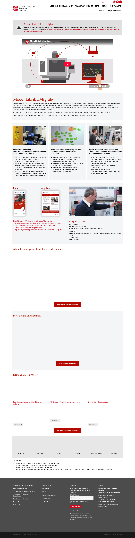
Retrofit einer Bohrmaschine (98, 402)
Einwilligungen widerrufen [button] (21, 499)
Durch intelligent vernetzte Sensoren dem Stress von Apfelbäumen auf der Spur (66, 344)
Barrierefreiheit (17, 502)
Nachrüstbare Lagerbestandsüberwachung (65, 402)
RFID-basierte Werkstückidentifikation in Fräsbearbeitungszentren (103, 344)
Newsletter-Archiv (75, 511)
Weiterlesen (18, 298)
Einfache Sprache (18, 505)
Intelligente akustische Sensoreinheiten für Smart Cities (29, 344)
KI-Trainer (45, 501)
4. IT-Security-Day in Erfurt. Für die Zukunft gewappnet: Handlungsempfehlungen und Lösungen (28, 278)
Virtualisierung (46, 492)
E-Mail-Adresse (74, 495)
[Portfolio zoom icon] (27, 330)
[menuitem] (54, 6)
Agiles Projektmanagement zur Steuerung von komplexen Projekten (39, 230)
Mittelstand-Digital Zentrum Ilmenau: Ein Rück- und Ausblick (66, 277)
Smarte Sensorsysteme (49, 495)
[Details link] (33, 330)
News (14, 283)
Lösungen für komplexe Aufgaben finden (29, 228)
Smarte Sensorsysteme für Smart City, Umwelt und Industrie (102, 277)
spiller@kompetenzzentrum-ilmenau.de (88, 228)
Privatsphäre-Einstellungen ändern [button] (24, 491)
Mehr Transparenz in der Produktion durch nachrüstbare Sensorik (38, 224)
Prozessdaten (46, 498)
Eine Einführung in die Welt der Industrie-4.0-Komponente (35, 226)
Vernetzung (45, 488)
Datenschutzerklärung (20, 488)
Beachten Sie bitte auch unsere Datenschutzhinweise (79, 502)
